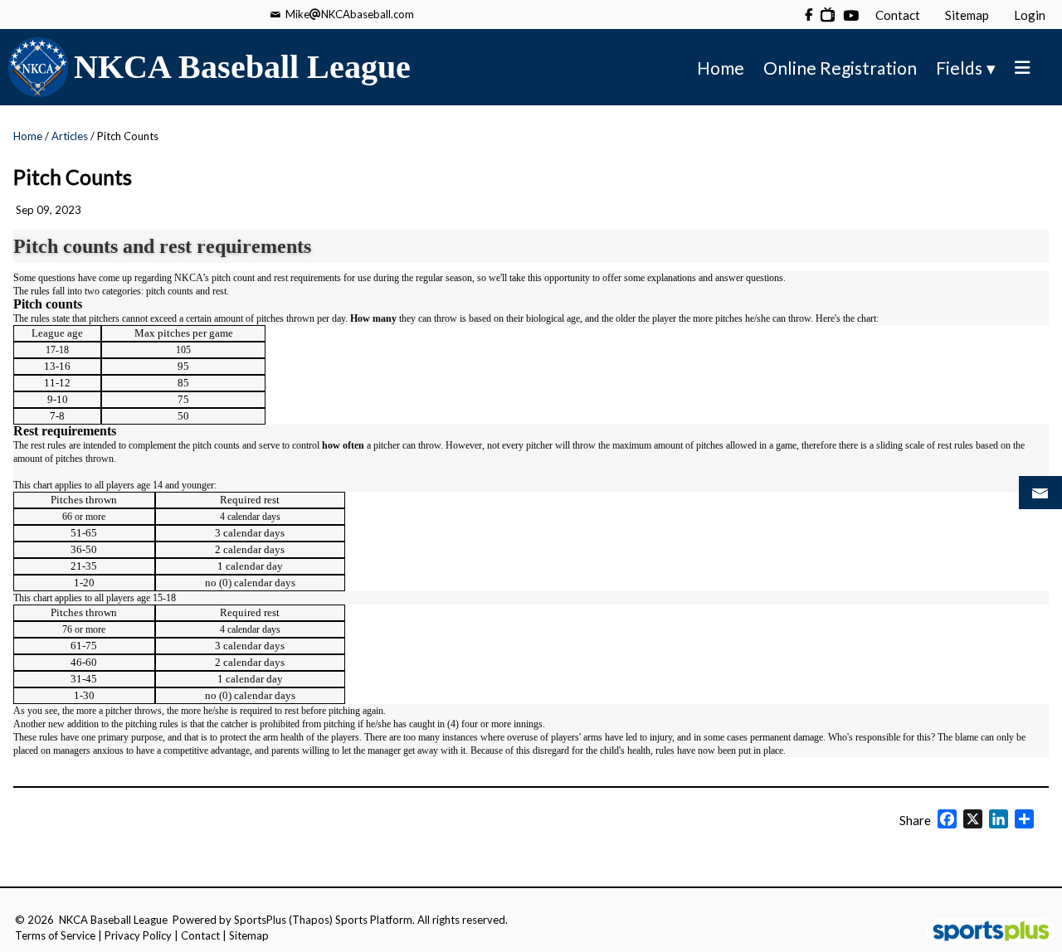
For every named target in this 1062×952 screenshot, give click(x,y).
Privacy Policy (138, 935)
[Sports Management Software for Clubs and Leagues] (984, 932)
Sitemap (249, 935)
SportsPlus (260, 919)
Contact (200, 935)
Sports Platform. (375, 919)
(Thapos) (311, 919)
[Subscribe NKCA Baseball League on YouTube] (828, 14)
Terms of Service (55, 935)
